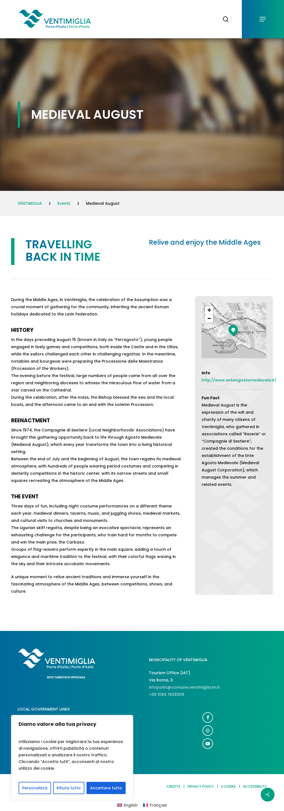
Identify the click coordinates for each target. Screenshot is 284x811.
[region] (72, 757)
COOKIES (228, 786)
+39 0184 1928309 (166, 694)
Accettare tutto (106, 788)
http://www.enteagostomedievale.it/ (239, 380)
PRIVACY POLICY (200, 786)
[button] (263, 19)
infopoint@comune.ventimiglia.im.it (184, 687)
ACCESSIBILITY (255, 786)
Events (63, 203)
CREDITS (173, 786)
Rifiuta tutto (69, 788)
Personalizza (34, 788)
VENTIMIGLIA (29, 203)
